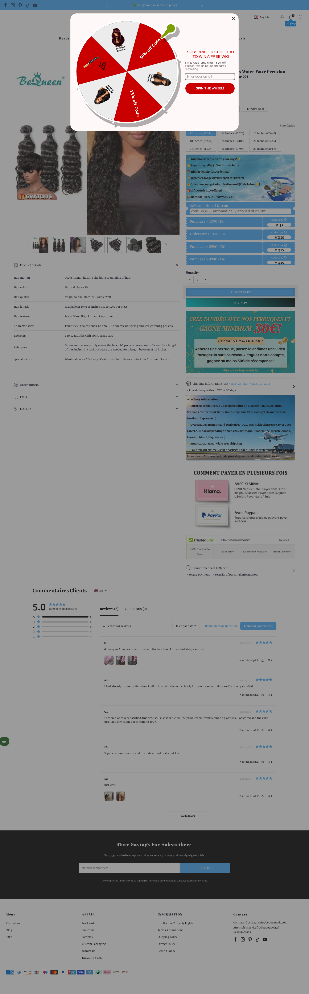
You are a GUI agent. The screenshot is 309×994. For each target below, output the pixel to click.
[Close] (233, 18)
